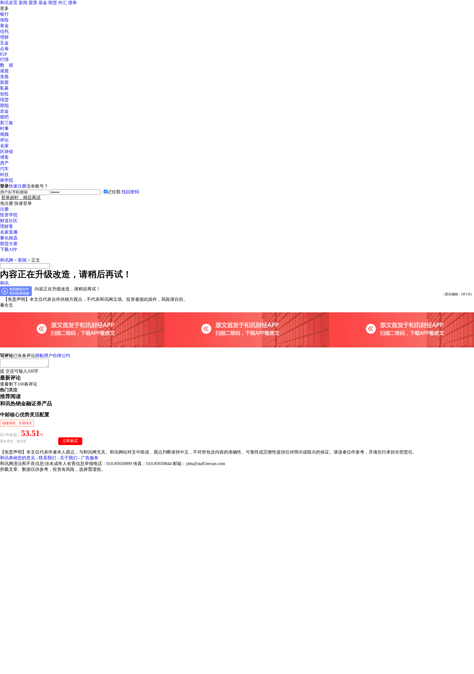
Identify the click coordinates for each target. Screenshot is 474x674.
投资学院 (9, 215)
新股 (4, 82)
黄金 (4, 25)
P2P (3, 54)
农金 (4, 111)
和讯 (4, 283)
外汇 (62, 2)
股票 (33, 2)
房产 (4, 163)
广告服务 (89, 457)
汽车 (4, 168)
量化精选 (9, 238)
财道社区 (9, 220)
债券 (72, 2)
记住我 (113, 191)
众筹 (4, 48)
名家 (4, 145)
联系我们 (47, 457)
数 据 (6, 65)
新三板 (6, 122)
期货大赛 (9, 243)
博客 (4, 157)
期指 (4, 105)
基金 (42, 2)
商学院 (6, 180)
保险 (4, 20)
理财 (4, 37)
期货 (52, 2)
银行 (4, 14)
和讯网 (6, 260)
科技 (4, 174)
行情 (4, 59)
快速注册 (17, 186)
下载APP (8, 249)
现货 (4, 99)
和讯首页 (9, 2)
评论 (4, 140)
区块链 (6, 151)
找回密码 (130, 191)
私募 (4, 88)
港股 (4, 71)
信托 (4, 31)
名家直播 (9, 232)
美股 (4, 76)
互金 (4, 43)
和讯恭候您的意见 (17, 457)
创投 (4, 94)
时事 (4, 128)
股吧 (4, 117)
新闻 (23, 2)
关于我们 (68, 457)
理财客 (6, 226)
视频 (4, 134)
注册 (4, 209)
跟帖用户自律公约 (52, 355)
